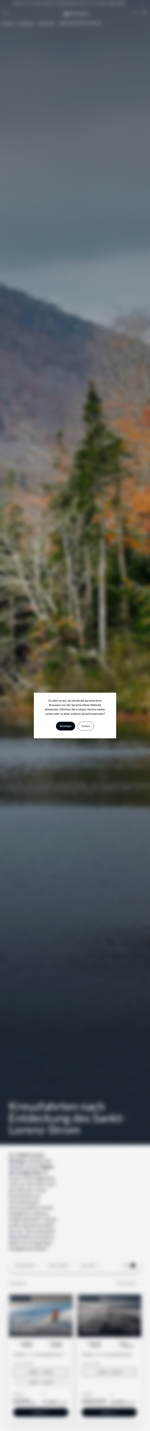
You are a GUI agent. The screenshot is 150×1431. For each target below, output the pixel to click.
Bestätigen (66, 726)
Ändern (86, 726)
